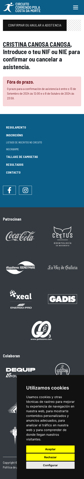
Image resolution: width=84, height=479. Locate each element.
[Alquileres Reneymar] (20, 267)
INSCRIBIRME (12, 149)
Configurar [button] (50, 465)
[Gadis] (62, 299)
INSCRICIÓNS (14, 135)
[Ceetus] (62, 236)
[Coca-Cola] (20, 236)
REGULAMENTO (16, 127)
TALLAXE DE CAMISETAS (22, 156)
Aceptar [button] (50, 449)
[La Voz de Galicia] (62, 267)
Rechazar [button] (50, 457)
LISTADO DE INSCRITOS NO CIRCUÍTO (24, 142)
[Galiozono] (41, 330)
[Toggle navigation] (75, 7)
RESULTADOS (14, 164)
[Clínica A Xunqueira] (62, 372)
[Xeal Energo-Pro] (20, 299)
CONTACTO (13, 172)
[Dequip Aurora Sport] (20, 372)
